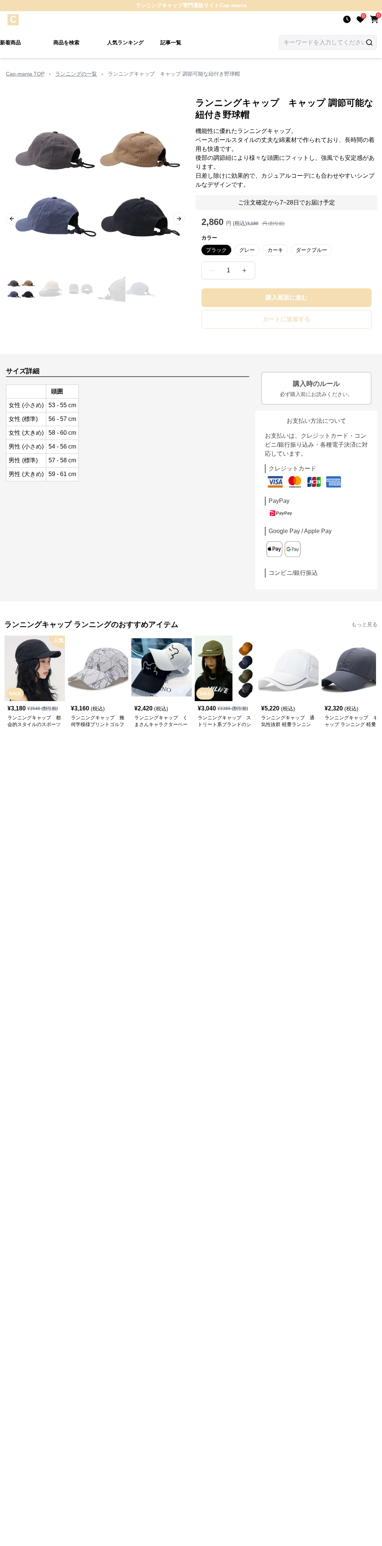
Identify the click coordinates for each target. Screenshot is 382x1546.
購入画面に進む (286, 297)
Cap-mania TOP (25, 74)
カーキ (275, 250)
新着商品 (10, 42)
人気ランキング (125, 42)
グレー (247, 250)
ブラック (216, 250)
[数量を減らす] (212, 270)
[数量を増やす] (244, 270)
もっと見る (364, 624)
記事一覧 (170, 42)
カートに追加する (286, 319)
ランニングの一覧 (76, 74)
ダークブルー (311, 250)
